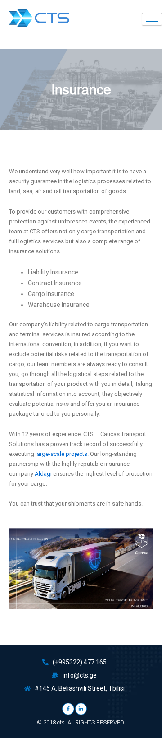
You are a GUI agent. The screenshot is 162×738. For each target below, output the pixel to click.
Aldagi (43, 473)
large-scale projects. (62, 453)
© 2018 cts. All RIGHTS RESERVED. (81, 722)
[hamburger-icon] (152, 19)
